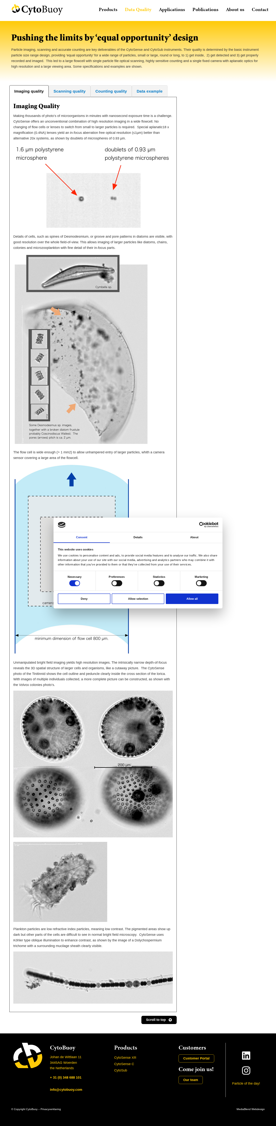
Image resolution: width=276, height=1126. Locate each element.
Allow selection (138, 598)
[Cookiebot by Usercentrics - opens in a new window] (202, 525)
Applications (172, 9)
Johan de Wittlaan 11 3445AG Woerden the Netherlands (65, 1062)
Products (108, 9)
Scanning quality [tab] (70, 91)
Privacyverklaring (51, 1109)
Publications (205, 9)
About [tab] (194, 537)
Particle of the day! (246, 1083)
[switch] (117, 583)
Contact (260, 9)
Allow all (192, 598)
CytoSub (120, 1070)
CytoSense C (124, 1064)
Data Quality (138, 9)
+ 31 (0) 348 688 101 (65, 1077)
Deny (84, 598)
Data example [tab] (150, 91)
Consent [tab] (81, 537)
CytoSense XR (125, 1057)
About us (235, 9)
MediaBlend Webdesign (251, 1109)
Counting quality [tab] (111, 91)
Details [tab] (138, 537)
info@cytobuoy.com (66, 1090)
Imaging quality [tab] (29, 91)
